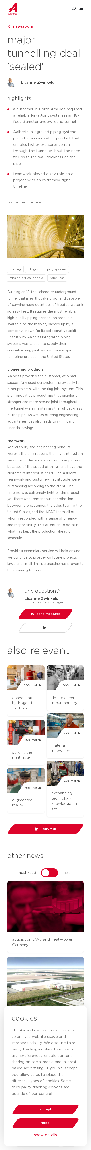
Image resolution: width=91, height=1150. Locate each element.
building (15, 269)
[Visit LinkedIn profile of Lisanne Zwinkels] (45, 628)
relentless (57, 277)
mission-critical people (26, 277)
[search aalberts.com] (74, 8)
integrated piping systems (47, 269)
